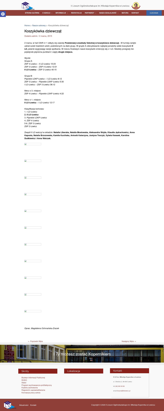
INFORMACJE (61, 13)
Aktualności (23, 405)
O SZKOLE (46, 13)
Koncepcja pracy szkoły (31, 392)
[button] (3, 14)
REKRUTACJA (76, 13)
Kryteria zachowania (30, 387)
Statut (24, 382)
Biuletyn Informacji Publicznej (33, 377)
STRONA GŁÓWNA (32, 13)
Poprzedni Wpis (35, 341)
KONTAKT (135, 13)
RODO (24, 380)
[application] (51, 13)
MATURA (125, 13)
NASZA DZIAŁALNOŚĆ (107, 13)
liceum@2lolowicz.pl (123, 391)
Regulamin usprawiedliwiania (33, 390)
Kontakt (33, 405)
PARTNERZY (89, 13)
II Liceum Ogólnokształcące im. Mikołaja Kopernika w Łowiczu (100, 6)
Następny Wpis (129, 341)
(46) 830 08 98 (120, 386)
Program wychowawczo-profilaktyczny (37, 385)
